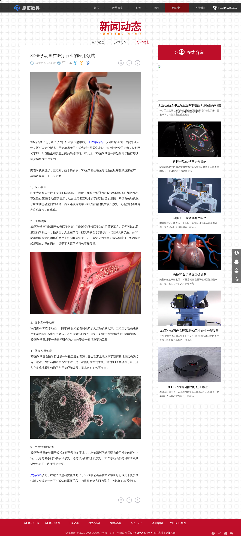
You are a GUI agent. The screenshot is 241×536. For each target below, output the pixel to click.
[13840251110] (236, 253)
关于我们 (200, 7)
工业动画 (73, 523)
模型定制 (94, 523)
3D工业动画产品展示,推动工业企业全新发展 (189, 330)
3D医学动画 (95, 142)
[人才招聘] (236, 270)
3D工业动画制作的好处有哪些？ (189, 387)
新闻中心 (177, 7)
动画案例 (157, 523)
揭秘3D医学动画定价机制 (189, 274)
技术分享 (120, 42)
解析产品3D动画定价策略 (189, 161)
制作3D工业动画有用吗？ (189, 218)
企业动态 (98, 42)
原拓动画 (36, 475)
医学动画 (115, 523)
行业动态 (143, 42)
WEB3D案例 (178, 523)
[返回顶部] (236, 279)
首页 (97, 7)
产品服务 (117, 7)
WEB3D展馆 (52, 523)
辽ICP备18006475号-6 (140, 532)
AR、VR (136, 523)
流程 (156, 7)
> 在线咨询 (189, 52)
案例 (138, 7)
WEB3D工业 (31, 523)
